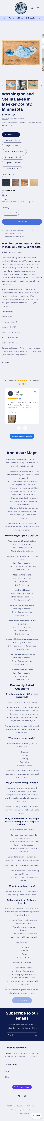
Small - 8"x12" (11, 134)
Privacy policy (16, 1110)
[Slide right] (41, 85)
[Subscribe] (36, 1035)
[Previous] (19, 428)
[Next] (25, 428)
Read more (12, 412)
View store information (14, 237)
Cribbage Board (12, 168)
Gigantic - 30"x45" (13, 163)
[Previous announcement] (4, 18)
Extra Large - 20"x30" (14, 151)
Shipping (5, 118)
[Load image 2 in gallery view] (22, 85)
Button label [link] (22, 1000)
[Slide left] (2, 85)
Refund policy (32, 1106)
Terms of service (29, 1110)
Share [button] (7, 362)
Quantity (5, 208)
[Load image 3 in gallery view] (33, 85)
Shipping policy (23, 1113)
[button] (5, 8)
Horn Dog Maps (18, 1106)
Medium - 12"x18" (13, 140)
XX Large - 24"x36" (13, 157)
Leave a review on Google (22, 436)
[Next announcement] (39, 18)
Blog (7, 1077)
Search (8, 1071)
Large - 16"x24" (12, 146)
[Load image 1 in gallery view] (11, 85)
